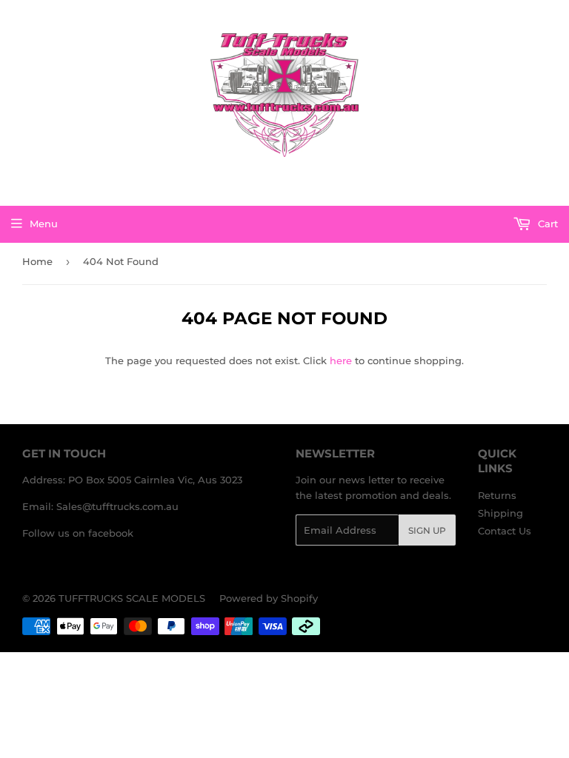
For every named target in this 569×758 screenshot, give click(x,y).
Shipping (500, 513)
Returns (497, 495)
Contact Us (504, 531)
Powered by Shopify (268, 598)
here (341, 360)
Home (37, 261)
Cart (546, 223)
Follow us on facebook (77, 533)
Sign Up (427, 530)
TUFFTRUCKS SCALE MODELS (132, 598)
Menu (44, 223)
